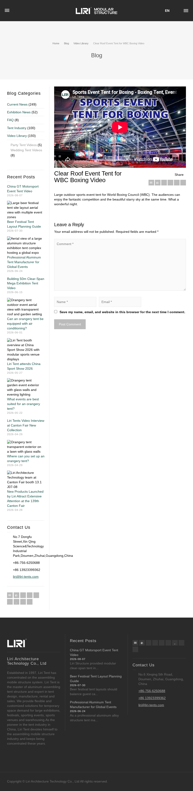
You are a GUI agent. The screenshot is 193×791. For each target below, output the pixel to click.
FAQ (10, 120)
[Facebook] (164, 182)
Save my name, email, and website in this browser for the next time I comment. (122, 312)
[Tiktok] (29, 602)
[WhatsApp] (23, 602)
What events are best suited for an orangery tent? (23, 403)
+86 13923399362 (152, 698)
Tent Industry (16, 128)
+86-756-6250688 (151, 691)
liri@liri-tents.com (26, 576)
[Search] (176, 10)
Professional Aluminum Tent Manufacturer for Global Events (24, 262)
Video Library (17, 136)
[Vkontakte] (183, 182)
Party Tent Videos (24, 145)
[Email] (151, 182)
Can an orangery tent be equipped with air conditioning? (25, 323)
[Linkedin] (177, 182)
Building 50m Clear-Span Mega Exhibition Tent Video (25, 283)
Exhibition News (19, 112)
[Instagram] (10, 602)
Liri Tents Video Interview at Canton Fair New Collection (25, 425)
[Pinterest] (170, 182)
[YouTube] (16, 602)
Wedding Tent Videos (26, 150)
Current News (17, 104)
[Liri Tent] (96, 10)
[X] (158, 182)
